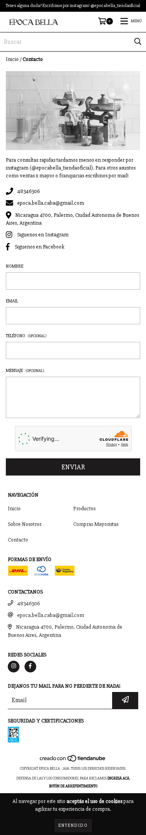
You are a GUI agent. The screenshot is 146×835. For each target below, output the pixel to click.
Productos (84, 508)
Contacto (18, 539)
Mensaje (25, 371)
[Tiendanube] (73, 760)
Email (12, 301)
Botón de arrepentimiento (73, 786)
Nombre (14, 266)
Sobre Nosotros (24, 524)
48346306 (28, 191)
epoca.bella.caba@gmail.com (50, 203)
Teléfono (26, 336)
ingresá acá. (118, 778)
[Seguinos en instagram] (13, 666)
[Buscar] (138, 42)
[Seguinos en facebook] (30, 666)
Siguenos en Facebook (39, 246)
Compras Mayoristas (95, 524)
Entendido (73, 825)
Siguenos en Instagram (43, 235)
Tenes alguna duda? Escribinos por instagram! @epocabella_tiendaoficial (73, 6)
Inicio (12, 59)
